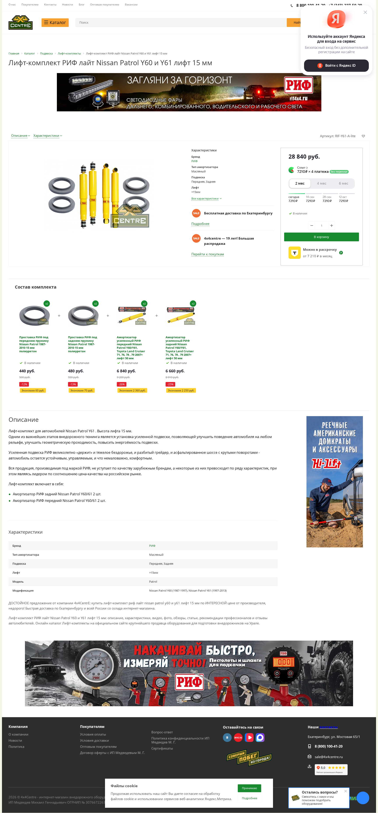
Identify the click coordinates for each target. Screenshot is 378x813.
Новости (15, 740)
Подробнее (200, 223)
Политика (16, 746)
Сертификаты (162, 748)
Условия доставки (94, 740)
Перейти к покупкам (207, 254)
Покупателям (92, 726)
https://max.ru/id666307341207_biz (260, 737)
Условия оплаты (93, 734)
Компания (18, 726)
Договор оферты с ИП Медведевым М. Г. (112, 752)
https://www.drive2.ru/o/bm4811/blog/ (238, 737)
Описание (19, 135)
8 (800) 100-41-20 (329, 746)
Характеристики (46, 135)
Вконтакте (227, 737)
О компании (18, 734)
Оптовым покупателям (98, 746)
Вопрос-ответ (162, 732)
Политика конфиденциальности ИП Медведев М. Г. (180, 740)
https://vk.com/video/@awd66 (249, 737)
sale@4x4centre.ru (329, 757)
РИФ (194, 161)
